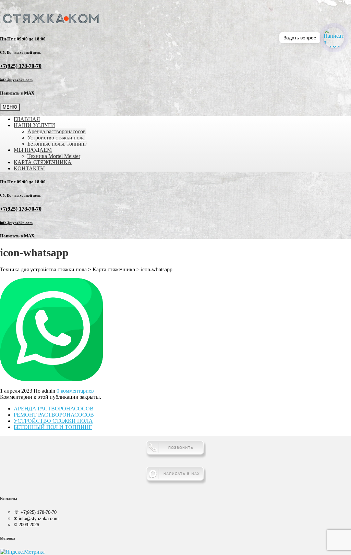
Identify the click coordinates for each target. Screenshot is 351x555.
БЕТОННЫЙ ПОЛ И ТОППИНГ (53, 427)
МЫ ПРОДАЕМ (33, 150)
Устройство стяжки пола (56, 137)
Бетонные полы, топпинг (57, 144)
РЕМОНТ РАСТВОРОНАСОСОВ (54, 415)
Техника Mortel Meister (53, 156)
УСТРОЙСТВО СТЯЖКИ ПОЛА (53, 421)
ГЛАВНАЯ (27, 119)
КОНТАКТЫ (29, 168)
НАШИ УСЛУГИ (34, 125)
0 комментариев (75, 391)
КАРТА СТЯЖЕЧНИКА (43, 162)
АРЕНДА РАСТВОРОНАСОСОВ (54, 408)
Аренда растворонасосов (56, 131)
